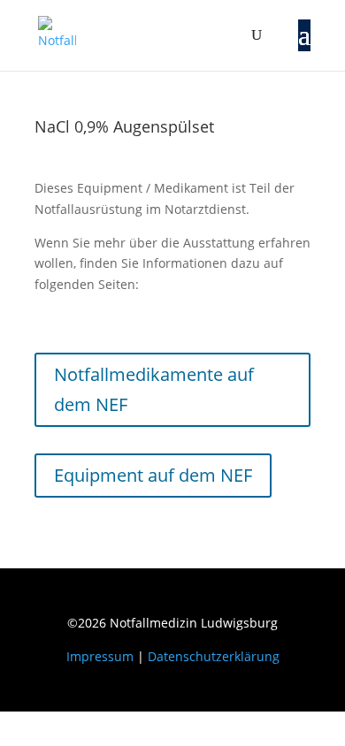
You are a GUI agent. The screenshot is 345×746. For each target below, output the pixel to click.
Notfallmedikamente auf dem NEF (154, 389)
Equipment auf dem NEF (153, 475)
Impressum (100, 656)
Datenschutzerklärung (214, 656)
